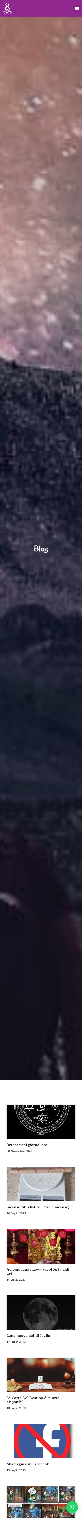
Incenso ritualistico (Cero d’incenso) (38, 1207)
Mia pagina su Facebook (28, 1464)
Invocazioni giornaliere (27, 1145)
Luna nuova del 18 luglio (28, 1336)
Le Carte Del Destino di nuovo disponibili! (33, 1400)
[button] (76, 8)
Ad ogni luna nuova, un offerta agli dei (38, 1271)
